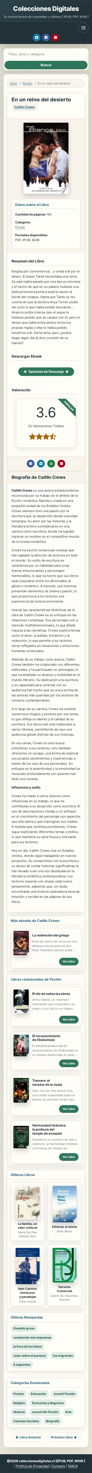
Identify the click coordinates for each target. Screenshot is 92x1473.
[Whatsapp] (51, 463)
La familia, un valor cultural (27, 1226)
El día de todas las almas (51, 994)
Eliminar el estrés (64, 1226)
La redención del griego (50, 935)
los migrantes (63, 1355)
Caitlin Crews (24, 107)
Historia (19, 1412)
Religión (19, 1403)
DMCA (73, 1466)
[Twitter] (36, 37)
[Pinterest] (55, 37)
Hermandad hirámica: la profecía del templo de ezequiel (49, 1129)
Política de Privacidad (32, 1466)
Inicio (13, 83)
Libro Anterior (30, 1437)
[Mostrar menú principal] (83, 28)
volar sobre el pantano (29, 1355)
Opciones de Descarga (46, 372)
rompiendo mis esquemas (32, 1337)
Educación (38, 1394)
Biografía (52, 1421)
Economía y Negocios (48, 1403)
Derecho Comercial (64, 1289)
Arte (68, 1412)
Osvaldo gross (24, 1328)
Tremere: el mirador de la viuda (47, 1083)
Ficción (27, 83)
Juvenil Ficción (64, 1394)
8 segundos (22, 1364)
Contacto (58, 1466)
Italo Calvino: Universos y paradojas (27, 1292)
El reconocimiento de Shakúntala (46, 1038)
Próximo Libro (62, 1437)
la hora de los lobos (27, 1346)
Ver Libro (69, 961)
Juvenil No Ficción (45, 1412)
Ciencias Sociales (26, 1421)
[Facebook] (46, 37)
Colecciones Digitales (46, 8)
